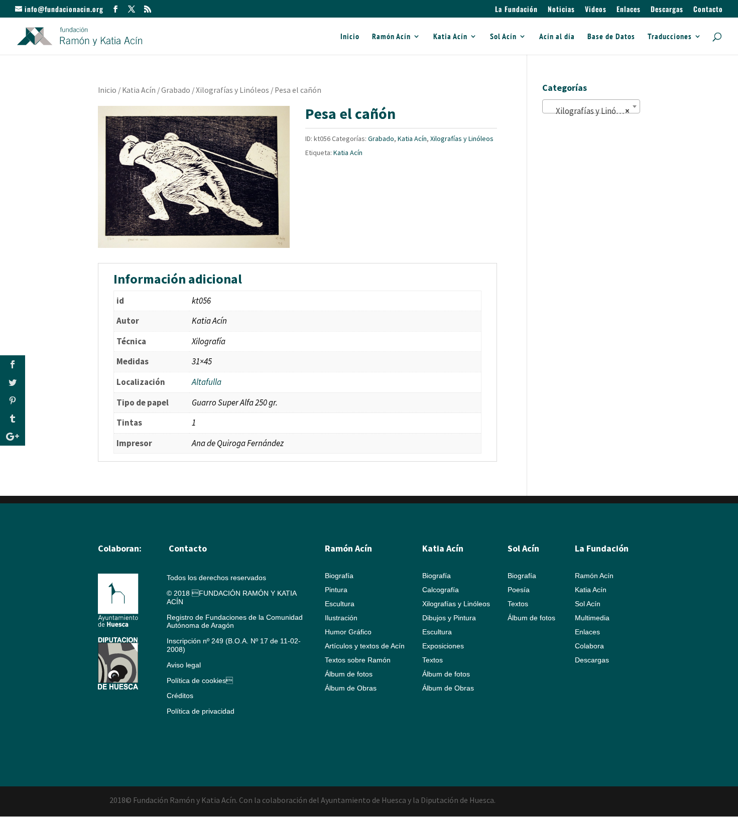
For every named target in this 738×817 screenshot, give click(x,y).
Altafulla (206, 381)
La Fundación (516, 10)
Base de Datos (611, 37)
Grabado (175, 90)
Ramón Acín (391, 37)
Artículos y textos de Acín (365, 646)
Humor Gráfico (348, 632)
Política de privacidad (200, 711)
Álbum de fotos (349, 674)
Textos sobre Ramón (358, 660)
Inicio (349, 37)
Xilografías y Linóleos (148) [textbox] (593, 110)
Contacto (708, 10)
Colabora (589, 646)
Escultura (339, 604)
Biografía (339, 576)
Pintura (336, 590)
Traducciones (670, 37)
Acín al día (557, 37)
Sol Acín (503, 37)
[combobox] (591, 106)
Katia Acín (450, 37)
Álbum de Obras (351, 688)
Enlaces (629, 10)
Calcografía (440, 590)
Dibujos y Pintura (449, 618)
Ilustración (341, 618)
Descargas (667, 10)
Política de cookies (200, 680)
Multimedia (592, 618)
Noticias (561, 10)
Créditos (180, 696)
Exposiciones (443, 646)
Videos (595, 10)
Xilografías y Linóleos (232, 90)
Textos (432, 660)
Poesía (519, 590)
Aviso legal (184, 665)
